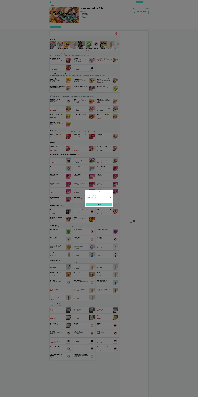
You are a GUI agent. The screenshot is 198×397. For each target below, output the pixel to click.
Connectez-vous (89, 199)
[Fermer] (112, 191)
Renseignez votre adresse (91, 195)
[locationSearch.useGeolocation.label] (110, 197)
